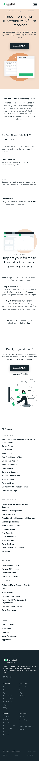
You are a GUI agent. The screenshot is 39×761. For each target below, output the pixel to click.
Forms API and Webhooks (13, 548)
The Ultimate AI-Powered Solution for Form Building (19, 441)
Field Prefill (7, 450)
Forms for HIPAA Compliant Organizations (14, 601)
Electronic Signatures (11, 461)
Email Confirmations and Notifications (18, 518)
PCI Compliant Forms (11, 565)
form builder (31, 202)
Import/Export (8, 529)
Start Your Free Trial (20, 374)
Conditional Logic (9, 490)
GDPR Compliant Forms (12, 606)
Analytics (6, 551)
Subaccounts (8, 625)
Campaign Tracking (10, 522)
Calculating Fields (10, 576)
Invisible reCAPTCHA (11, 596)
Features (16, 11)
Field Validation (9, 537)
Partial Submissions (11, 525)
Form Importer (8, 479)
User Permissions (9, 636)
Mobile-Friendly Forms (12, 476)
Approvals (6, 640)
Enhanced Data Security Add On (16, 585)
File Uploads (7, 533)
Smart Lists (7, 453)
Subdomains (7, 468)
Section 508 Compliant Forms (15, 487)
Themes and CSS (9, 465)
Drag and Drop (8, 483)
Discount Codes (9, 573)
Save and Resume (10, 472)
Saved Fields (7, 446)
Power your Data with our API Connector (15, 505)
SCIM (4, 589)
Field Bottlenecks (10, 540)
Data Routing (8, 544)
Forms (7, 11)
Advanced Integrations (12, 511)
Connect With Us (19, 46)
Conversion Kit (8, 514)
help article (25, 323)
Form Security (8, 592)
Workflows (6, 628)
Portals (5, 632)
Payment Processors (11, 569)
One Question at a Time (12, 457)
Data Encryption (9, 610)
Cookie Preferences (25, 726)
